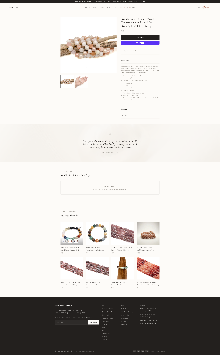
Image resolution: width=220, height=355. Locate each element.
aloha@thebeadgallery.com (148, 323)
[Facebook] (59, 351)
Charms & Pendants (108, 312)
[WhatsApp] (68, 351)
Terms (157, 351)
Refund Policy (125, 315)
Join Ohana (94, 322)
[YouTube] (62, 351)
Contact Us (124, 309)
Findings (104, 324)
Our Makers (124, 318)
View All (104, 340)
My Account (124, 324)
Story (121, 7)
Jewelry (104, 336)
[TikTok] (71, 351)
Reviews (123, 321)
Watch (102, 7)
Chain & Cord (106, 333)
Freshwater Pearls (108, 318)
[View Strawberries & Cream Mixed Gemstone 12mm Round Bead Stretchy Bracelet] (67, 81)
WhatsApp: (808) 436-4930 (148, 320)
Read (94, 7)
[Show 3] (76, 240)
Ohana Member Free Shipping (83, 1)
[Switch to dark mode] (75, 351)
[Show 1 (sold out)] (64, 240)
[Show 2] (70, 240)
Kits (103, 330)
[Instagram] (56, 351)
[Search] (199, 7)
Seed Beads (105, 315)
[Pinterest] (65, 351)
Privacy (153, 351)
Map (124, 1)
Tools (103, 327)
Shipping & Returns (127, 312)
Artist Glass (105, 321)
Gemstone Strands (108, 309)
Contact (143, 1)
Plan (115, 7)
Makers (132, 7)
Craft (126, 7)
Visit (108, 7)
